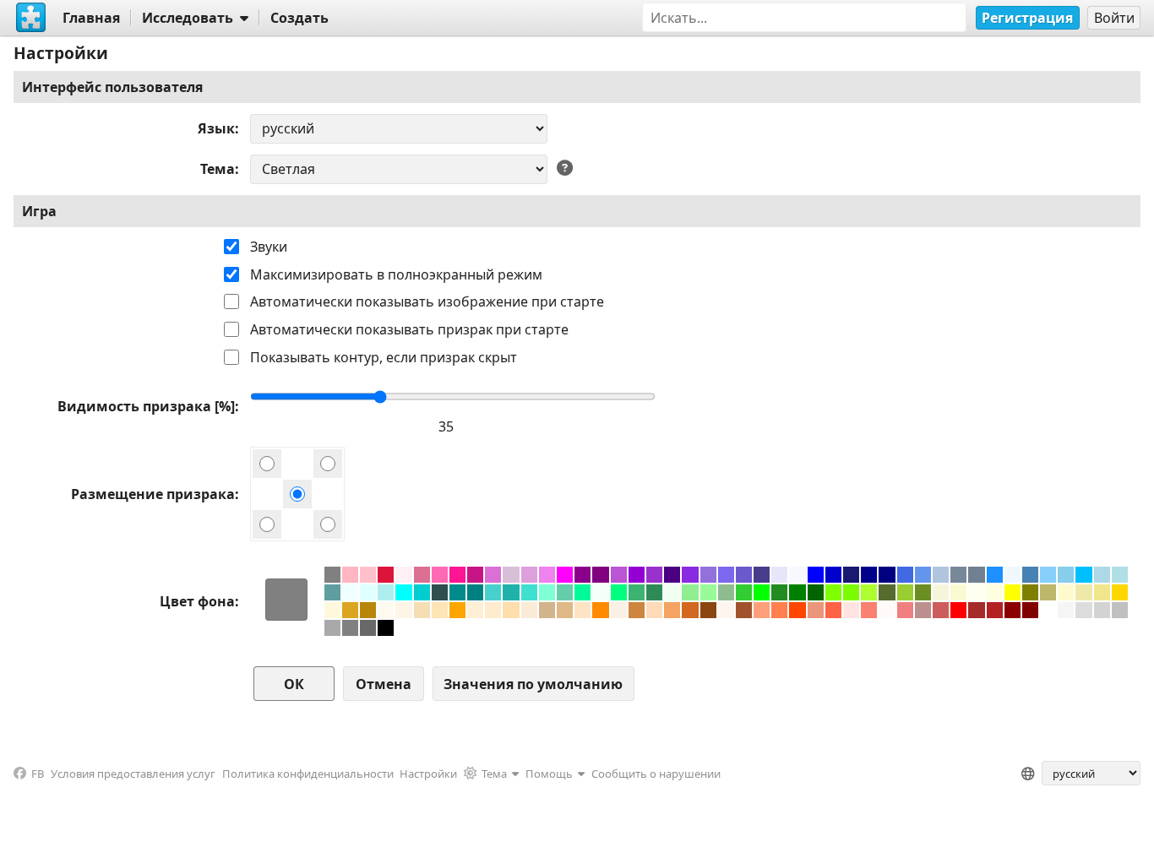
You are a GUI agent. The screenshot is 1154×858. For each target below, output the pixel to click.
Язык (216, 128)
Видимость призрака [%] (146, 406)
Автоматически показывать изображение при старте (427, 301)
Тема (217, 169)
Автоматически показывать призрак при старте (409, 329)
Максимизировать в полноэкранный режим (396, 274)
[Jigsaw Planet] (31, 17)
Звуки (268, 246)
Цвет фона (197, 601)
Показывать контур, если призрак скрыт (383, 357)
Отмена (383, 684)
